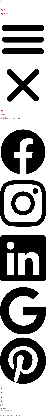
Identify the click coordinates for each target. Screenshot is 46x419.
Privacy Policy (3, 417)
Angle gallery (5, 13)
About (3, 10)
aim (25, 415)
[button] (23, 62)
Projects (4, 9)
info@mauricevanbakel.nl (5, 413)
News (3, 12)
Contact (4, 14)
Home (3, 8)
